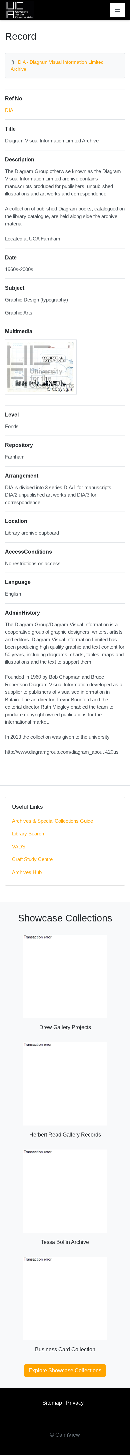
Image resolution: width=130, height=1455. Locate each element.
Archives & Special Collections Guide (52, 821)
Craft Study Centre (32, 859)
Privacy (75, 1403)
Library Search (28, 833)
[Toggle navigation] (117, 10)
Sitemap (52, 1403)
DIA (9, 110)
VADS (18, 846)
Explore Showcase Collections (65, 1370)
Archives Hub (27, 872)
